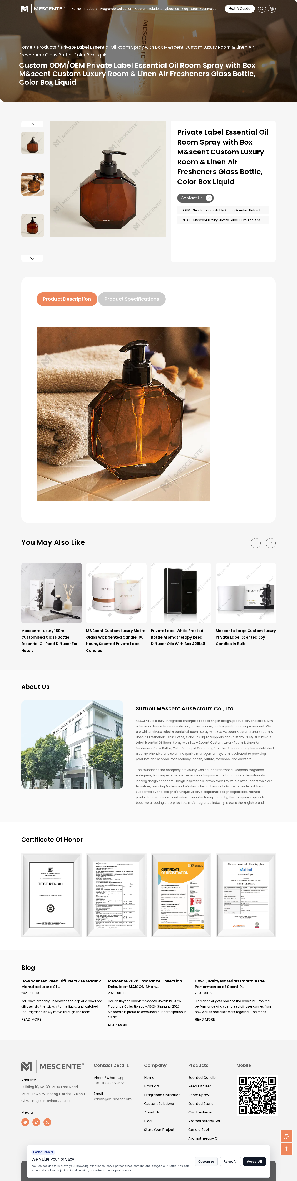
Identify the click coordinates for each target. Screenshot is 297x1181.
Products (90, 9)
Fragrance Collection (116, 9)
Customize (206, 1161)
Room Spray (198, 1094)
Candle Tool (198, 1129)
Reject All (230, 1161)
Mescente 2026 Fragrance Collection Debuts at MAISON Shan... (145, 983)
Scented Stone (201, 1103)
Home (76, 9)
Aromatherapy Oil (203, 1138)
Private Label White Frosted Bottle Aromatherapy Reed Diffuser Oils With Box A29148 (178, 637)
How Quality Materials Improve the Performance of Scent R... (230, 983)
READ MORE (31, 1019)
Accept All (254, 1161)
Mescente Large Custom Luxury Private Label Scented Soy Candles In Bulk (246, 637)
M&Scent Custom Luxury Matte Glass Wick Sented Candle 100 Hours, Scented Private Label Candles (115, 640)
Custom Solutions (148, 9)
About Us (172, 9)
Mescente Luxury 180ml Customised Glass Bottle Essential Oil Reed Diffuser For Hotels (49, 640)
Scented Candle (202, 1077)
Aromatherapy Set (204, 1120)
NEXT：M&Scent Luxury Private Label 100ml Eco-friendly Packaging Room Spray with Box (226, 220)
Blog (185, 9)
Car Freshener (200, 1112)
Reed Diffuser (199, 1086)
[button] (32, 124)
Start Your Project (204, 9)
